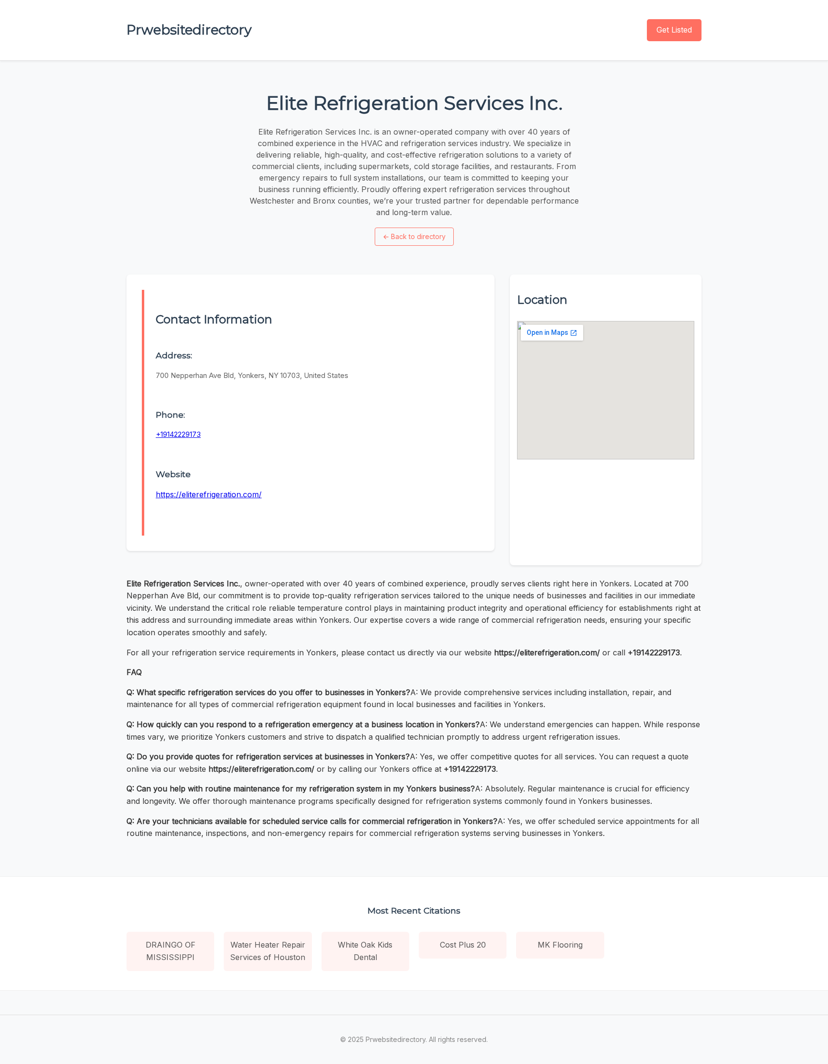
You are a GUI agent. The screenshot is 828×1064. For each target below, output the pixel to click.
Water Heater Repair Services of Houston (267, 951)
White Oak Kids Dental (365, 951)
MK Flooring (560, 945)
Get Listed (674, 29)
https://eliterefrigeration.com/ (209, 494)
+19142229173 (178, 434)
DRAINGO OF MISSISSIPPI (171, 951)
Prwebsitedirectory (189, 30)
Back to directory (414, 236)
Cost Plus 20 (463, 945)
